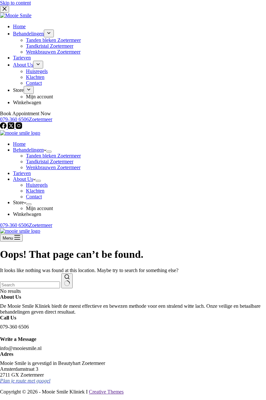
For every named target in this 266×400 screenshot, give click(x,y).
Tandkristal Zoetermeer (49, 161)
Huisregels (37, 185)
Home (19, 144)
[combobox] (30, 284)
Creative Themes (106, 391)
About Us (23, 179)
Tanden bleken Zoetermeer (53, 155)
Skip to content (15, 3)
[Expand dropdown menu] (49, 152)
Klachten (35, 191)
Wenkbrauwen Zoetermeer (53, 167)
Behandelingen (28, 150)
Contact (34, 196)
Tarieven (22, 173)
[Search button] (67, 280)
